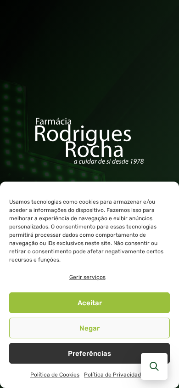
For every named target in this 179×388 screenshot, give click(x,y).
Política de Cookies (54, 374)
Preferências (89, 353)
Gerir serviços (87, 277)
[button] (154, 366)
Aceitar (90, 303)
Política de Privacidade (114, 374)
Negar (89, 328)
